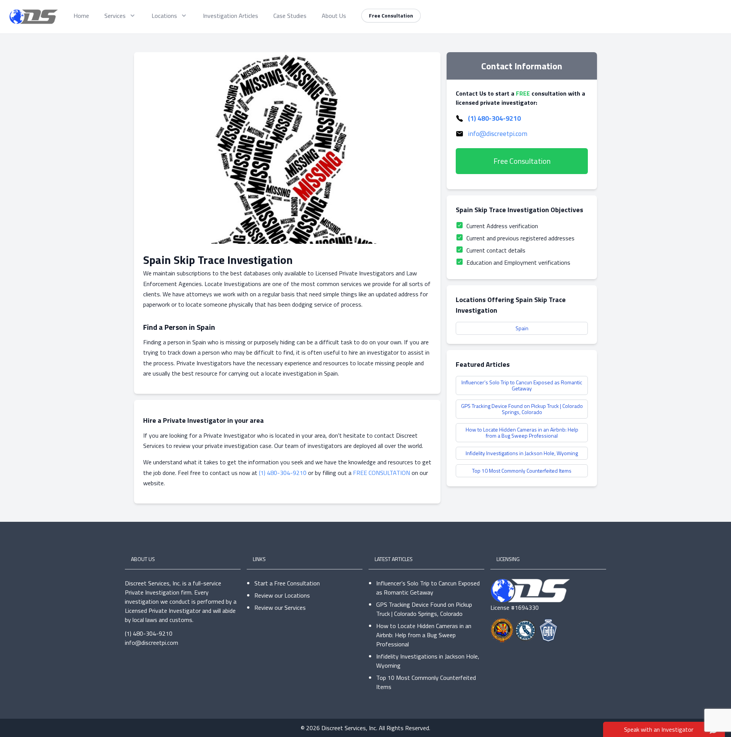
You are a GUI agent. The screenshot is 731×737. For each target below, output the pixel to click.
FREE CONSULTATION (381, 472)
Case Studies (289, 15)
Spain (522, 328)
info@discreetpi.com (497, 133)
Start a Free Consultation (287, 583)
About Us (334, 15)
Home (81, 15)
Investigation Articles (230, 15)
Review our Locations (282, 595)
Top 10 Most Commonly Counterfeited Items (521, 471)
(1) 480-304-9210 (282, 472)
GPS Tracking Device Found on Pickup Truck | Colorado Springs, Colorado (522, 409)
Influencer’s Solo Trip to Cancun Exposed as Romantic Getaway (521, 385)
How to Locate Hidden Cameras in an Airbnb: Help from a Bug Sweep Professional (522, 432)
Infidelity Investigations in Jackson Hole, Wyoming (522, 453)
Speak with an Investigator (658, 729)
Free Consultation (391, 15)
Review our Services (280, 607)
